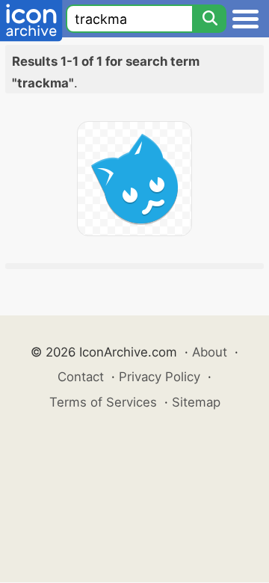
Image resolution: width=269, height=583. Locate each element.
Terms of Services (103, 402)
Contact (81, 376)
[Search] (209, 18)
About (209, 352)
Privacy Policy (159, 376)
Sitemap (196, 402)
